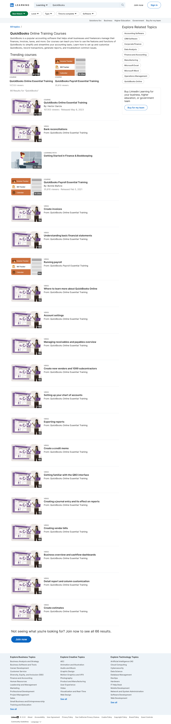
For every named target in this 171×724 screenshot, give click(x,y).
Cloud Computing (119, 665)
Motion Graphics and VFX (72, 675)
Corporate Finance (132, 44)
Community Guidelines (20, 722)
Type (47, 14)
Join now (138, 5)
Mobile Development (120, 688)
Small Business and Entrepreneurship (27, 701)
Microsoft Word (131, 71)
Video (63, 688)
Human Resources (18, 681)
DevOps (114, 678)
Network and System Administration (127, 691)
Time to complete (66, 14)
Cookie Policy (107, 717)
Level (33, 14)
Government (138, 20)
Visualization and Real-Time (73, 691)
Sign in (154, 5)
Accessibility (40, 717)
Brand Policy (134, 717)
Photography (66, 678)
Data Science (116, 671)
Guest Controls (147, 717)
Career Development (19, 668)
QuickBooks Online (133, 81)
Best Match (17, 14)
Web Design (65, 695)
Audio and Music (68, 668)
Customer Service (18, 671)
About (30, 717)
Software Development (121, 695)
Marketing (15, 688)
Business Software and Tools (23, 665)
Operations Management (135, 76)
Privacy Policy (67, 717)
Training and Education (20, 705)
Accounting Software (134, 33)
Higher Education (122, 20)
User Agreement (53, 717)
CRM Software (130, 39)
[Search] (122, 5)
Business (108, 20)
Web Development (119, 698)
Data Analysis (130, 49)
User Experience (67, 685)
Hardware (115, 681)
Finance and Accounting (135, 55)
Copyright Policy (120, 717)
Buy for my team (153, 20)
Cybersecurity (117, 668)
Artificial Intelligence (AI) (122, 661)
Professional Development (22, 691)
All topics (15, 26)
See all (13, 709)
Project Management (19, 695)
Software (87, 14)
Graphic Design (67, 671)
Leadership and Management (23, 685)
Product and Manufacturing (73, 681)
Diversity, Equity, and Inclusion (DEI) (27, 675)
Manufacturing (131, 60)
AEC (62, 661)
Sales (12, 698)
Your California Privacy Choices (87, 717)
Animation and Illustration (72, 665)
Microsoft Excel (131, 65)
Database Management (121, 675)
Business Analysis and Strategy (24, 661)
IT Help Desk (116, 685)
